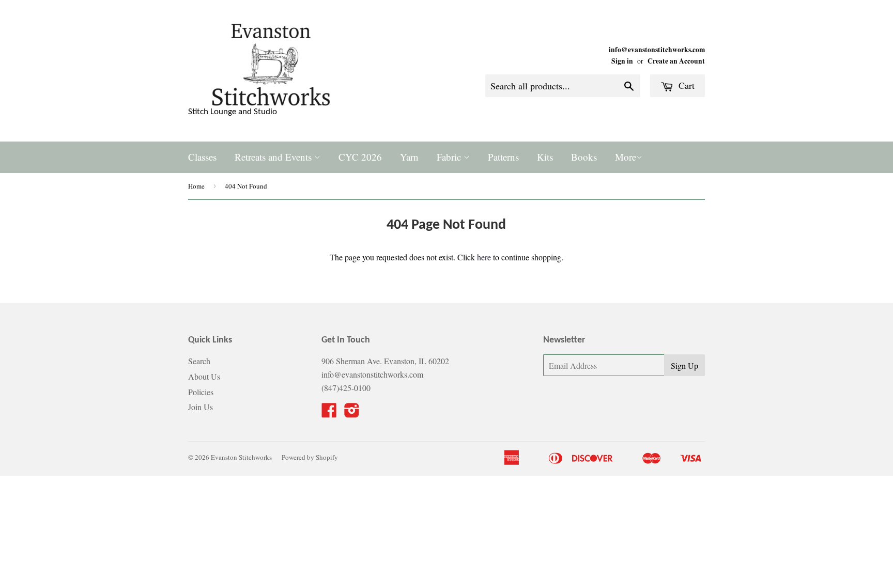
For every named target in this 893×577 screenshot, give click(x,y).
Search (199, 360)
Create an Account (676, 61)
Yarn (409, 156)
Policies (200, 391)
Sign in (622, 61)
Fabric (450, 156)
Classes (202, 156)
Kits (545, 156)
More (625, 156)
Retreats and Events (274, 156)
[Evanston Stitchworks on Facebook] (329, 413)
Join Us (200, 406)
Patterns (503, 156)
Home (196, 186)
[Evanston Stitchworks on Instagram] (352, 413)
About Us (204, 376)
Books (584, 156)
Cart (685, 85)
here (484, 257)
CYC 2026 (360, 156)
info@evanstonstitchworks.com (657, 49)
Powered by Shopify (310, 457)
